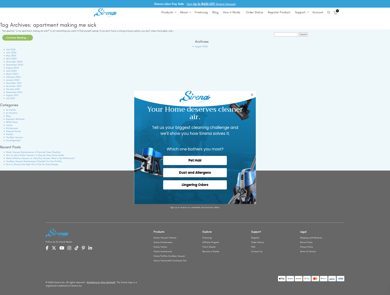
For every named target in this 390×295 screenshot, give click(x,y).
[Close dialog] (252, 94)
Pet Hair (195, 160)
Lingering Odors (195, 184)
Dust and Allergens (195, 172)
